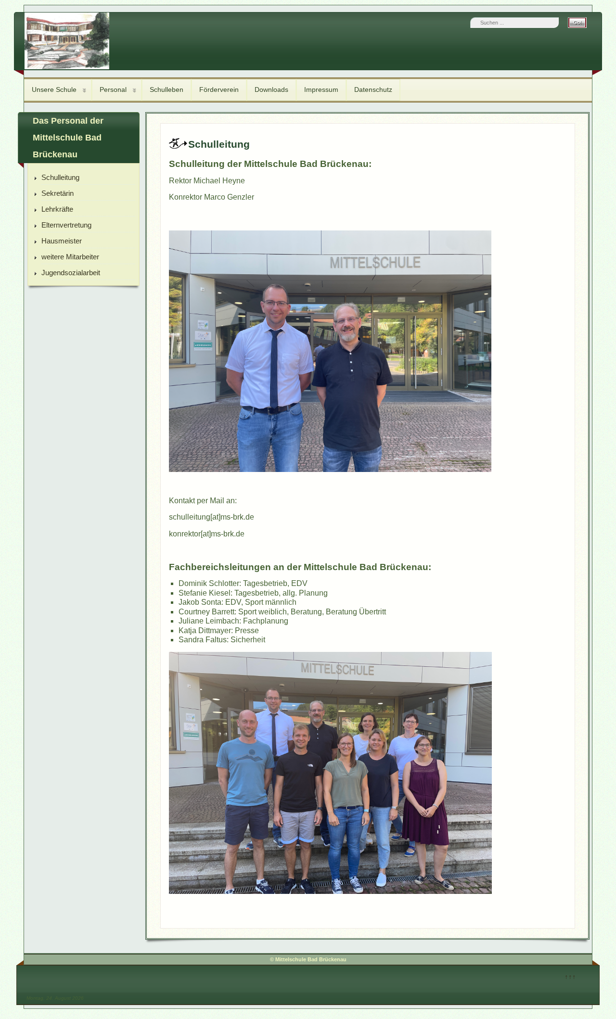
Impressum (321, 89)
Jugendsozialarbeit (70, 272)
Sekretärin (57, 193)
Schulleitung (60, 177)
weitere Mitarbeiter (70, 257)
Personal (113, 89)
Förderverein (219, 89)
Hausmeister (61, 241)
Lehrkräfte (57, 209)
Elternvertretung (66, 225)
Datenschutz (373, 89)
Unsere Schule (54, 89)
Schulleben (166, 89)
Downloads (271, 89)
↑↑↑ (570, 976)
